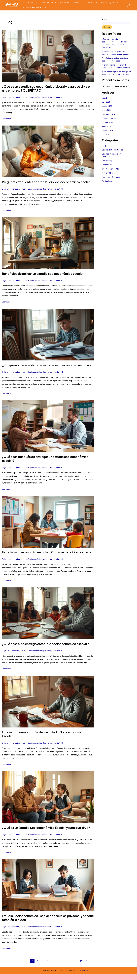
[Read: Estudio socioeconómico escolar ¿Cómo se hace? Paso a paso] (48, 522)
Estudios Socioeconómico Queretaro (35, 97)
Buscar (105, 19)
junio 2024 (106, 126)
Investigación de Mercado (113, 169)
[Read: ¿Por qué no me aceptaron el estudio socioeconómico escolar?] (48, 334)
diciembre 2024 (108, 114)
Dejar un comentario (10, 97)
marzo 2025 (107, 106)
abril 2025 (106, 102)
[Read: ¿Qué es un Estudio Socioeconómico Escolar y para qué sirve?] (48, 797)
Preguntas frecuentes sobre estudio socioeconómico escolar (46, 182)
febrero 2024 (107, 130)
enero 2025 (107, 110)
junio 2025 (106, 98)
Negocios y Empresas (111, 177)
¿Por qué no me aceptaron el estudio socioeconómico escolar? (47, 365)
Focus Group (107, 161)
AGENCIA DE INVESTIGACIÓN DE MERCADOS (39, 3)
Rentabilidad (107, 181)
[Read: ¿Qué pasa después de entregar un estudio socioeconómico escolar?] (48, 426)
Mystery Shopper (109, 173)
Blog (104, 146)
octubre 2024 (107, 122)
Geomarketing (108, 165)
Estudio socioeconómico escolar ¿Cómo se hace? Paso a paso (46, 552)
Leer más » (6, 118)
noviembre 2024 (109, 118)
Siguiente (84, 960)
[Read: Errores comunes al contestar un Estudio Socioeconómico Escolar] (48, 701)
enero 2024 (107, 134)
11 (47, 960)
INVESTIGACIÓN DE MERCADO (34, 7)
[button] (80, 3)
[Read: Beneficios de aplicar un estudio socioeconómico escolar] (48, 243)
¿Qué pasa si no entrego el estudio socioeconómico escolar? (45, 644)
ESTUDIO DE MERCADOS (69, 3)
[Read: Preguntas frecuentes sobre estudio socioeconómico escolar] (48, 151)
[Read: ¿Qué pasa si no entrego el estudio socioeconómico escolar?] (48, 613)
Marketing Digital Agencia (83, 970)
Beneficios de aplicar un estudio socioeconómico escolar (42, 274)
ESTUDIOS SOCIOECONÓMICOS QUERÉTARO (102, 3)
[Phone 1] (128, 5)
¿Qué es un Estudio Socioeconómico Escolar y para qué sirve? (46, 828)
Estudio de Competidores (112, 150)
